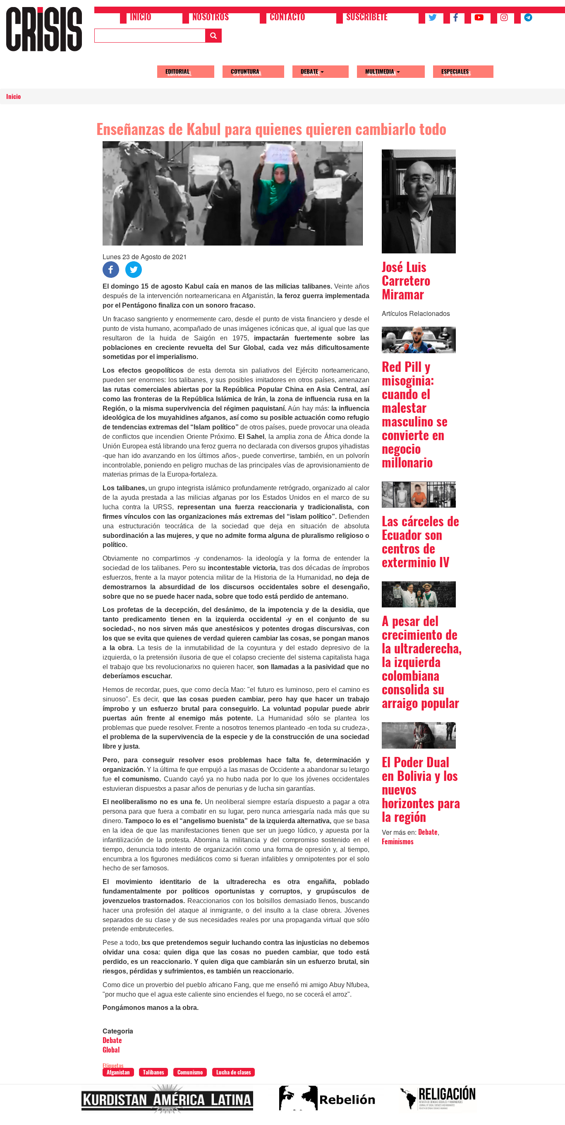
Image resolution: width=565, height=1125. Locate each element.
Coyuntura (245, 71)
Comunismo (190, 1072)
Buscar (213, 36)
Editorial (177, 71)
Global (111, 1050)
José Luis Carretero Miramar (406, 280)
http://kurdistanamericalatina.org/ (170, 1102)
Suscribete (367, 17)
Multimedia (380, 71)
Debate (310, 71)
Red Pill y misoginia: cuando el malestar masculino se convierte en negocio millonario (415, 414)
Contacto (287, 17)
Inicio (140, 17)
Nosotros (210, 17)
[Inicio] (47, 29)
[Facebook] (111, 269)
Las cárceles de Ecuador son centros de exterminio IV (420, 542)
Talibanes (153, 1072)
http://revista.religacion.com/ (441, 1102)
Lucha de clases (233, 1072)
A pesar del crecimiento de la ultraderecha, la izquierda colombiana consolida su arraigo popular (422, 661)
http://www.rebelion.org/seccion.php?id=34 (329, 1102)
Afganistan (118, 1072)
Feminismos (398, 841)
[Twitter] (133, 269)
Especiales (455, 71)
